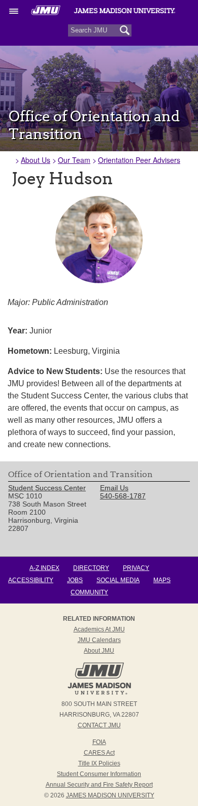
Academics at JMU (99, 629)
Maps (162, 580)
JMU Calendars (99, 640)
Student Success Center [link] (47, 488)
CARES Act (99, 752)
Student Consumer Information (99, 774)
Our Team (74, 160)
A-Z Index (44, 568)
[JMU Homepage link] (99, 693)
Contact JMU (99, 725)
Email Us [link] (114, 488)
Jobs (75, 580)
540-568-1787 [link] (123, 496)
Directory (91, 568)
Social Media (118, 580)
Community (89, 592)
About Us (35, 160)
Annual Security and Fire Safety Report (99, 784)
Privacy (136, 568)
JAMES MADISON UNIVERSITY (110, 795)
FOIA (99, 742)
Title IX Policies (99, 763)
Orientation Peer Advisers (139, 160)
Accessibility (30, 580)
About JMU (99, 650)
